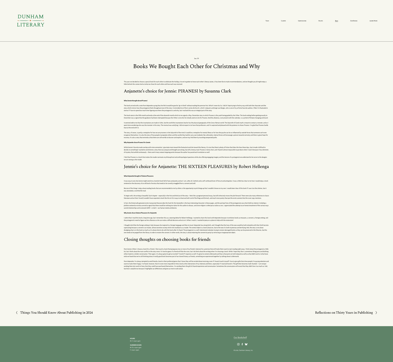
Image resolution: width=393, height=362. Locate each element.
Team (267, 21)
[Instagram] (238, 344)
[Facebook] (242, 344)
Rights (320, 21)
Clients (283, 21)
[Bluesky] (246, 344)
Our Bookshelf (240, 337)
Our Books (353, 21)
